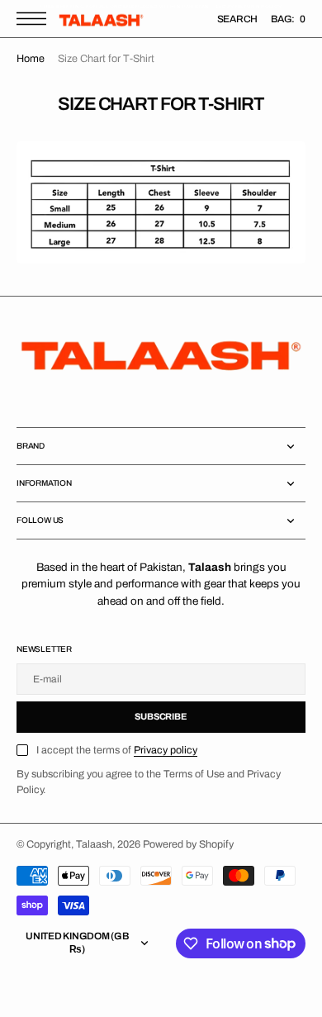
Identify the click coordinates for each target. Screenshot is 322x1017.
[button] (35, 19)
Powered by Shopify (188, 844)
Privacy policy (165, 750)
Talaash (94, 844)
